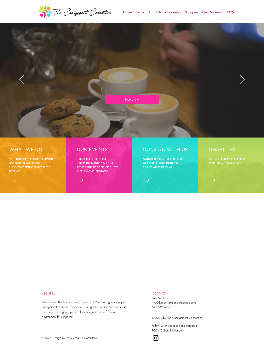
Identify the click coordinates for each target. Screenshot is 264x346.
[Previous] (21, 80)
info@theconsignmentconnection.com (174, 303)
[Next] (242, 80)
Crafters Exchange (171, 330)
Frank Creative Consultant (81, 338)
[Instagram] (155, 338)
